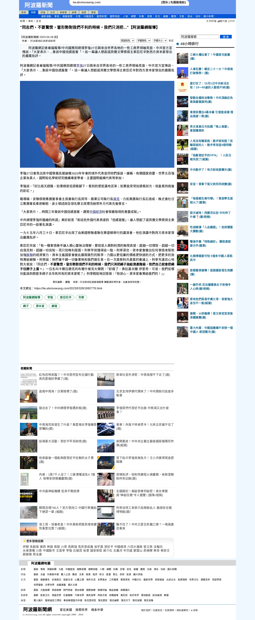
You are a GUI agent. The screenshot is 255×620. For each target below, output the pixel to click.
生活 (52, 12)
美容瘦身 (159, 579)
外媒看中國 (53, 574)
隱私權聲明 (182, 610)
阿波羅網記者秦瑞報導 (42, 40)
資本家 (40, 306)
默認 (171, 40)
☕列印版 (211, 21)
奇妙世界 (134, 595)
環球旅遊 (145, 595)
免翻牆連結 (177, 2)
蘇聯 (29, 255)
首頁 (23, 12)
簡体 (165, 2)
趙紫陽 (27, 554)
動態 (74, 574)
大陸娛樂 (45, 590)
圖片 (208, 16)
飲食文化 (45, 595)
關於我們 (146, 610)
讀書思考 (205, 579)
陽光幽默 (114, 600)
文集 (81, 574)
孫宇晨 (98, 546)
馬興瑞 (72, 546)
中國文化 (136, 579)
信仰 (198, 16)
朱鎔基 (34, 546)
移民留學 (91, 595)
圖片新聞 (172, 569)
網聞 (133, 16)
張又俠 (148, 546)
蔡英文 (165, 550)
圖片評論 (138, 574)
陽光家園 (137, 600)
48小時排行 (189, 44)
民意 (128, 574)
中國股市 (49, 550)
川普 (64, 546)
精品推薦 (113, 590)
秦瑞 (68, 282)
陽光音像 (148, 600)
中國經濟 (89, 16)
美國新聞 (67, 16)
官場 (149, 16)
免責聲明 (169, 610)
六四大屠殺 (135, 546)
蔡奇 (157, 550)
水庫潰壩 (29, 550)
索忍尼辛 (65, 297)
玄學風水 (102, 579)
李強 (79, 65)
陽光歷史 (103, 600)
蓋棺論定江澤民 (53, 600)
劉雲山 (138, 550)
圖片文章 (72, 584)
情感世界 (56, 595)
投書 (108, 574)
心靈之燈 (79, 579)
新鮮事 (63, 12)
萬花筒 (124, 595)
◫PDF (231, 21)
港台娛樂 (79, 590)
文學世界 (49, 584)
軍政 (56, 16)
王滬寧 (60, 550)
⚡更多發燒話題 (33, 541)
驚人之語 (65, 574)
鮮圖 (166, 595)
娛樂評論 (102, 590)
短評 (95, 574)
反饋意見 (157, 610)
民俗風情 (157, 595)
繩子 (26, 306)
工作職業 (113, 579)
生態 (181, 16)
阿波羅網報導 (31, 297)
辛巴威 (128, 550)
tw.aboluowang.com (87, 2)
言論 (42, 574)
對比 (115, 574)
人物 (125, 16)
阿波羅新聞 (39, 5)
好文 (101, 574)
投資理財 (182, 579)
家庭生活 (68, 579)
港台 (189, 16)
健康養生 (45, 579)
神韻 (50, 546)
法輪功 (158, 546)
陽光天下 (125, 600)
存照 (122, 574)
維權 (165, 16)
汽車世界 (79, 595)
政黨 (88, 574)
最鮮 (36, 595)
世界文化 (194, 579)
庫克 (116, 199)
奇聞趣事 (113, 595)
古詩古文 (171, 579)
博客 (93, 12)
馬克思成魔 (85, 546)
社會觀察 (68, 595)
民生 (157, 16)
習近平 (108, 546)
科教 (141, 16)
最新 (46, 16)
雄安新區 (96, 550)
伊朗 (26, 546)
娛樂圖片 (125, 590)
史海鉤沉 (56, 579)
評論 (43, 12)
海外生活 (91, 579)
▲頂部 (194, 610)
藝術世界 (148, 579)
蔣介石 (107, 550)
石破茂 (77, 550)
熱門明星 (68, 590)
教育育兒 (125, 579)
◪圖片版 (222, 21)
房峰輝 (148, 550)
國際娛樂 (91, 590)
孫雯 (86, 550)
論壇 (84, 12)
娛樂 (74, 12)
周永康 (37, 554)
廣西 (43, 546)
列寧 (81, 297)
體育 (173, 16)
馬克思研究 (90, 600)
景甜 (57, 546)
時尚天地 (102, 595)
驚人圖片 (38, 600)
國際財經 (115, 16)
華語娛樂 (56, 590)
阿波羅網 (84, 282)
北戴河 (117, 550)
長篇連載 (61, 584)
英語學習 (217, 579)
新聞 (33, 12)
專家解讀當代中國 (72, 600)
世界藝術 (38, 584)
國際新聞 (102, 16)
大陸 (77, 16)
